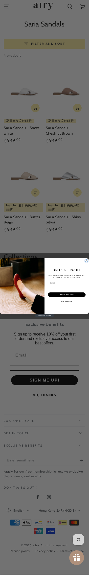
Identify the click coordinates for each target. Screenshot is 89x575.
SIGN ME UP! (67, 295)
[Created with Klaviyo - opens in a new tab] (44, 315)
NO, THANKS (66, 301)
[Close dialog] (86, 261)
